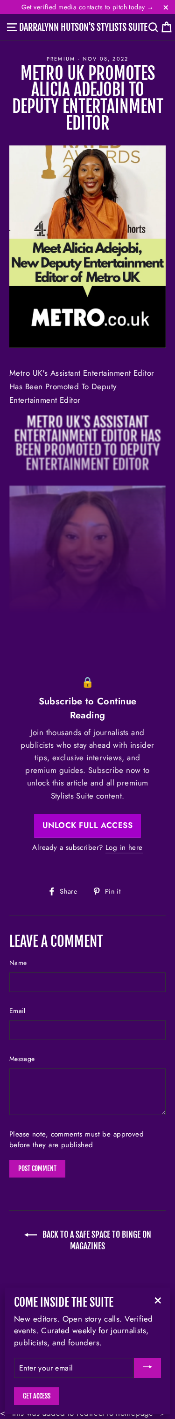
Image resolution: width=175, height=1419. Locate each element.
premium (61, 58)
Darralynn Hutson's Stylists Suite (83, 27)
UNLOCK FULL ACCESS (87, 825)
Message (22, 1058)
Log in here (124, 847)
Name (18, 962)
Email (17, 1010)
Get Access (36, 1396)
